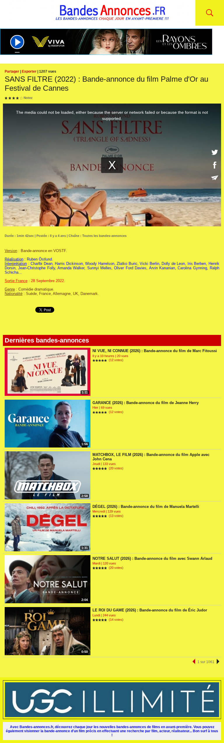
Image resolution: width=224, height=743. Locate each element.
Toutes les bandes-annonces (104, 235)
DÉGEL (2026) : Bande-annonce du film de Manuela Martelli (145, 506)
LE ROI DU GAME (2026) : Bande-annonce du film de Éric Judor (149, 610)
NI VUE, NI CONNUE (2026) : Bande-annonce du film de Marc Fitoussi (154, 351)
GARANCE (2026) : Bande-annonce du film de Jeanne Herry (145, 403)
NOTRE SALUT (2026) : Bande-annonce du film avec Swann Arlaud (152, 558)
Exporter (29, 71)
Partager (12, 71)
